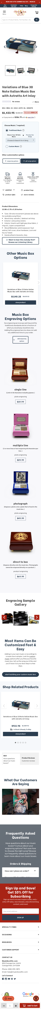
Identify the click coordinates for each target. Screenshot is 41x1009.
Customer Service (14, 5)
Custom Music (14, 146)
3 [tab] (20, 742)
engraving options (12, 161)
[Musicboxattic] (6, 979)
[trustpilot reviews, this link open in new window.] (30, 994)
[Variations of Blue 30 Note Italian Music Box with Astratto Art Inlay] (10, 70)
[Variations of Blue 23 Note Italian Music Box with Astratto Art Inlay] (20, 275)
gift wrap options (30, 161)
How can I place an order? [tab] (17, 870)
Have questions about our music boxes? (9, 759)
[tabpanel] (20, 715)
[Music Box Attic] (3, 979)
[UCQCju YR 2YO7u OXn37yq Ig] (9, 979)
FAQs (21, 6)
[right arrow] (36, 46)
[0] (37, 12)
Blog (26, 6)
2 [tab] (18, 742)
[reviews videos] (20, 802)
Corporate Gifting (34, 5)
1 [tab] (15, 742)
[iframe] (8, 998)
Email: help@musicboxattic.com (15, 972)
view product (20, 302)
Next (37, 70)
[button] (20, 117)
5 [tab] (25, 742)
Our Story (5, 5)
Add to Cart (32, 1005)
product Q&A (10, 195)
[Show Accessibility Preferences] (36, 998)
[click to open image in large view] (20, 45)
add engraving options (21, 340)
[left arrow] (4, 46)
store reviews (29, 195)
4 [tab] (23, 742)
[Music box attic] (15, 979)
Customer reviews (28, 759)
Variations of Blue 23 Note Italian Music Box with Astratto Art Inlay (20, 290)
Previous (3, 70)
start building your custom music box (20, 674)
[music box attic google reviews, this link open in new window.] (11, 994)
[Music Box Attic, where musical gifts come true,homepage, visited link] (20, 12)
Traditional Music (15, 130)
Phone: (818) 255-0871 (11, 969)
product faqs (28, 190)
